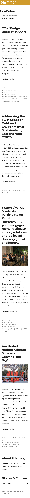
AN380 (6, 324)
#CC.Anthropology (9, 94)
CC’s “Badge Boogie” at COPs (14, 30)
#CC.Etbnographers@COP (10, 96)
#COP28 (4, 331)
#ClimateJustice (17, 99)
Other (10, 92)
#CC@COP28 (23, 329)
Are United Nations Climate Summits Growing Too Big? (14, 353)
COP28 (6, 192)
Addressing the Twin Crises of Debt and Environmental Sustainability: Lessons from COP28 (13, 126)
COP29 (6, 92)
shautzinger (7, 88)
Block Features (7, 11)
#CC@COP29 (23, 96)
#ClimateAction (6, 99)
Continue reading (9, 79)
